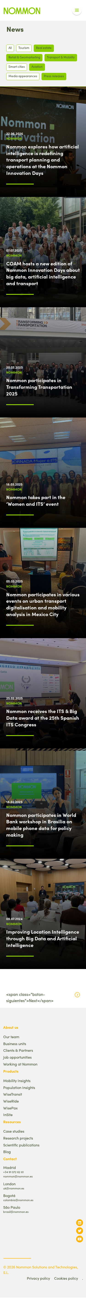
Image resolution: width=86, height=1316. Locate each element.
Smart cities (16, 66)
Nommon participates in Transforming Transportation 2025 (39, 387)
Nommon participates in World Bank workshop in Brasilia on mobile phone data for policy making (41, 824)
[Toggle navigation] (77, 10)
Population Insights (19, 1087)
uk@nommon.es (13, 1188)
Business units (14, 1043)
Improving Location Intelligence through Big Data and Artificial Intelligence (42, 938)
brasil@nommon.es (15, 1212)
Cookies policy (66, 1278)
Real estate (44, 47)
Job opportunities (17, 1057)
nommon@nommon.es (18, 1176)
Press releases (54, 76)
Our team (11, 1036)
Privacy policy (38, 1278)
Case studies (13, 1131)
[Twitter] (79, 1230)
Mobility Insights (17, 1080)
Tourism (23, 47)
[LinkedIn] (79, 1222)
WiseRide (11, 1101)
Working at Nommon (20, 1064)
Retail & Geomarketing (24, 57)
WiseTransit (12, 1094)
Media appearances (22, 76)
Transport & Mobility (61, 57)
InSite (8, 1114)
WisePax (10, 1108)
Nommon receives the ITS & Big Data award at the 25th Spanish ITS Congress (42, 718)
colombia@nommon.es (18, 1200)
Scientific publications (21, 1145)
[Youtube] (79, 1238)
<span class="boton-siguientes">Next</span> (29, 997)
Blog (7, 1151)
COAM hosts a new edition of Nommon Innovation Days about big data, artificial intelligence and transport (43, 273)
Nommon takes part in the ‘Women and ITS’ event (35, 500)
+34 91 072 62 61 (13, 1172)
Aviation (37, 66)
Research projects (18, 1138)
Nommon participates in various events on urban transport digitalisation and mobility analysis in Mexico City (43, 604)
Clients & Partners (18, 1050)
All (10, 47)
